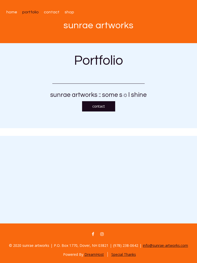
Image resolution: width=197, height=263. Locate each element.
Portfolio (30, 12)
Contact (52, 12)
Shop (69, 12)
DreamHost (94, 254)
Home (11, 12)
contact (98, 106)
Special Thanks (123, 254)
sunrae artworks (98, 25)
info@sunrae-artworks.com (165, 245)
